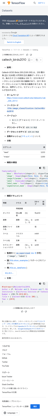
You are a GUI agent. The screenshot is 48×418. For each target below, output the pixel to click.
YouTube (5, 366)
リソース (16, 50)
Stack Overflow (8, 384)
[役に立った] (27, 55)
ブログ (4, 350)
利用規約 (5, 401)
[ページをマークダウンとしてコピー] (37, 60)
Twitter (5, 362)
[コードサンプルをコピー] (44, 168)
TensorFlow (6, 50)
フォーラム (6, 354)
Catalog (35, 50)
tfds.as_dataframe (18, 268)
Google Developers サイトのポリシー (31, 329)
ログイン (41, 3)
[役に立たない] (31, 55)
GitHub (4, 358)
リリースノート (8, 381)
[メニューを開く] (3, 3)
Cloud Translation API (21, 35)
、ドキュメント (24, 24)
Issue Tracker (7, 377)
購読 (35, 406)
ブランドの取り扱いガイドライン (15, 388)
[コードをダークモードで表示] (40, 168)
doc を (26, 253)
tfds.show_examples (19, 260)
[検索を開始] (34, 2)
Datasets (7, 10)
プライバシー (16, 401)
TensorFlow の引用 (9, 392)
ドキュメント (27, 136)
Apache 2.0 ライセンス (26, 326)
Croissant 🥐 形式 (15, 21)
